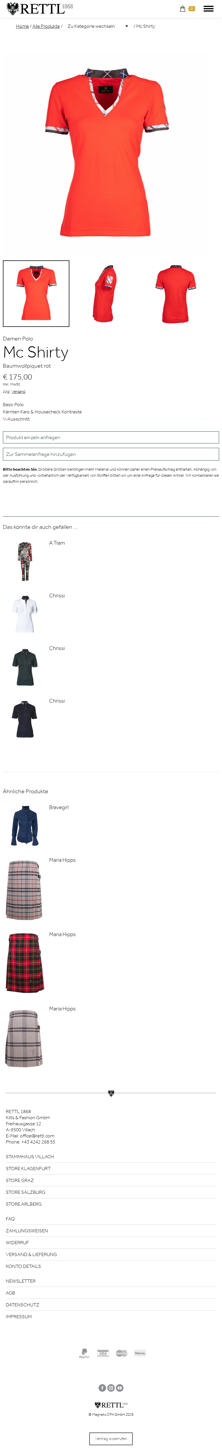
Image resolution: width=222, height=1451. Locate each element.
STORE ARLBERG (24, 1204)
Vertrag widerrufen (111, 1438)
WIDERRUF (17, 1242)
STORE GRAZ (20, 1180)
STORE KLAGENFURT (28, 1168)
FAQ (10, 1219)
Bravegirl (59, 807)
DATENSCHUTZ (22, 1305)
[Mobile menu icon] (208, 8)
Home (22, 26)
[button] (111, 454)
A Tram (57, 543)
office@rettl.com (37, 1136)
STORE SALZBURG (25, 1192)
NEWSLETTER (21, 1281)
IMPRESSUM (19, 1316)
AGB (10, 1293)
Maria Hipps (62, 860)
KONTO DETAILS (23, 1266)
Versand (18, 391)
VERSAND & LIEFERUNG (31, 1254)
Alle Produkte (46, 26)
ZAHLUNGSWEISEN (27, 1230)
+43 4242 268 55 (38, 1142)
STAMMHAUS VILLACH (30, 1156)
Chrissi (57, 595)
